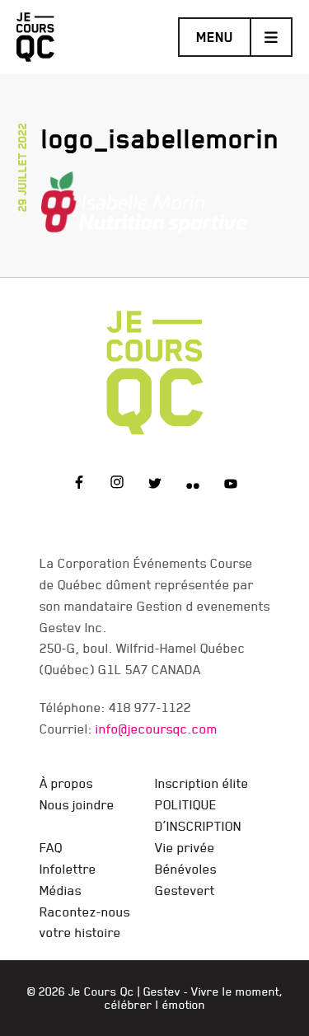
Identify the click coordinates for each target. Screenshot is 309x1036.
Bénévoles (186, 868)
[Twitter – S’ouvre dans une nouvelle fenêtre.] (155, 484)
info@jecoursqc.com (157, 728)
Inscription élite (202, 783)
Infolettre (68, 868)
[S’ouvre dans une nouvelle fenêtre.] (144, 200)
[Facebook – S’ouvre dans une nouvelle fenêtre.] (79, 484)
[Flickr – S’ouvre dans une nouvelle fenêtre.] (192, 484)
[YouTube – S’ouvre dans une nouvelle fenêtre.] (230, 484)
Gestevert (185, 890)
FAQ (51, 847)
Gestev (161, 991)
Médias (61, 890)
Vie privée (185, 847)
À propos (66, 783)
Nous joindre (77, 804)
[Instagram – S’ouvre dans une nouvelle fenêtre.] (117, 484)
